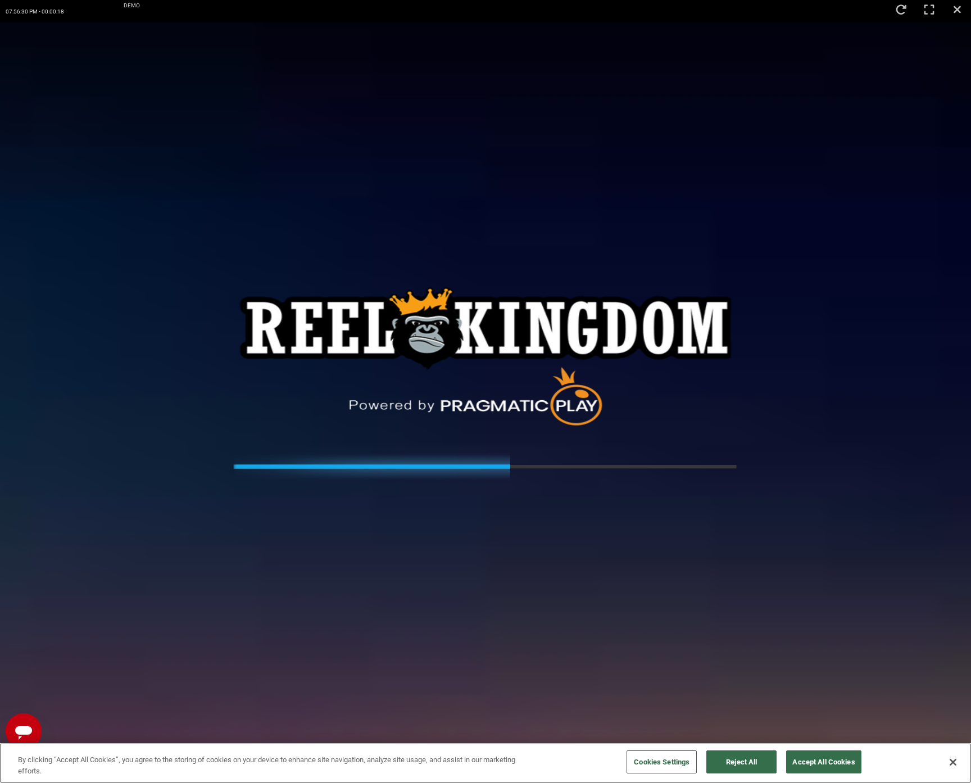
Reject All (741, 762)
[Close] (953, 762)
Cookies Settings (661, 762)
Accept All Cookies (823, 762)
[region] (485, 763)
